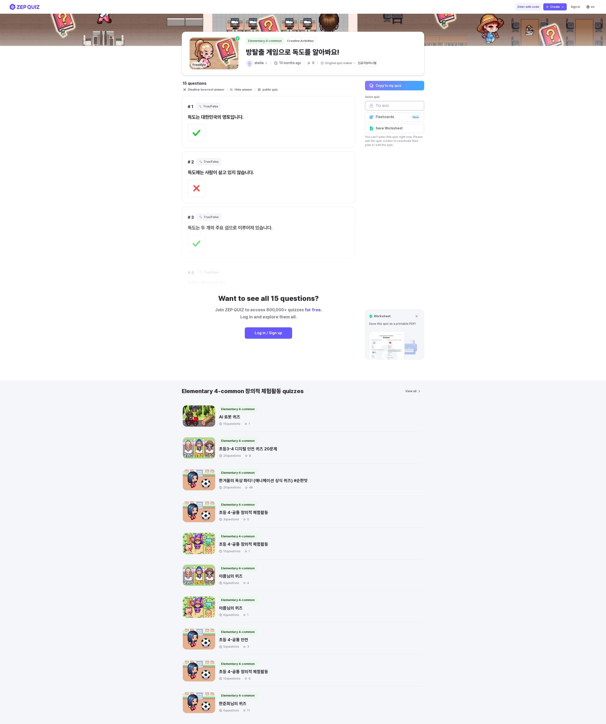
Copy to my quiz (388, 85)
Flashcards (397, 117)
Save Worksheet (389, 128)
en (592, 7)
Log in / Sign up (268, 333)
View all (410, 391)
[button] (394, 335)
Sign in (575, 7)
